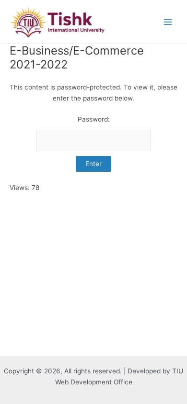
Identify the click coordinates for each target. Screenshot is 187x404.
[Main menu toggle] (168, 22)
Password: (94, 119)
